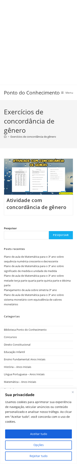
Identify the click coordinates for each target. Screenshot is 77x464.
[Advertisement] (38, 38)
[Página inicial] (5, 136)
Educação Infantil (14, 352)
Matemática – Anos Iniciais (20, 382)
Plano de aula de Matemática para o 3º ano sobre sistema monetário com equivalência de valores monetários (34, 299)
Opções (38, 445)
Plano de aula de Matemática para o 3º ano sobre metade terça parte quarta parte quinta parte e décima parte (37, 280)
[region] (38, 426)
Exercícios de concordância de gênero (33, 136)
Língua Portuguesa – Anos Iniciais (24, 374)
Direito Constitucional (17, 344)
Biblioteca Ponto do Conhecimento (25, 329)
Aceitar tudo (38, 434)
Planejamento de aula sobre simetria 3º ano (30, 290)
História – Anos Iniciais (17, 367)
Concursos (10, 337)
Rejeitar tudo (38, 456)
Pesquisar (10, 228)
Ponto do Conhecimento (32, 92)
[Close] (72, 392)
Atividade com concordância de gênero (36, 203)
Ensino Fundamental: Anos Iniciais (24, 359)
